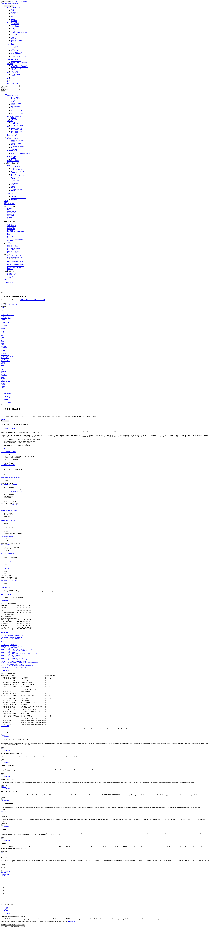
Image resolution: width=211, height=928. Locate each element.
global (5, 279)
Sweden (3, 378)
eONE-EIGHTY (15, 12)
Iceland (2, 334)
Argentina (3, 309)
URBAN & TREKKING (14, 116)
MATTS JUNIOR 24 (16, 129)
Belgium (3, 313)
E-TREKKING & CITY (13, 150)
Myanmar (3, 353)
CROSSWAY (14, 119)
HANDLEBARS (15, 167)
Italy (2, 340)
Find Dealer (4, 419)
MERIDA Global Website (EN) (9, 304)
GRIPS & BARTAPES (17, 170)
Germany (3, 331)
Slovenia (3, 374)
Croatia (2, 321)
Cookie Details (20, 924)
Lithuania (3, 346)
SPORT (13, 147)
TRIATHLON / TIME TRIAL (19, 115)
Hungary (3, 332)
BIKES (6, 94)
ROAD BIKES (11, 109)
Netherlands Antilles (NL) (7, 356)
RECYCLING (14, 71)
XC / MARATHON (16, 100)
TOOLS (13, 190)
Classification (7, 402)
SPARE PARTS (15, 177)
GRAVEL (10, 121)
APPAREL (10, 193)
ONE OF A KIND (15, 74)
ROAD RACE (14, 112)
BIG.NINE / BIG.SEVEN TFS (19, 33)
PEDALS (13, 174)
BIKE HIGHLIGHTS (13, 22)
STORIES (13, 77)
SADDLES (14, 172)
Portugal (3, 367)
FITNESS (13, 159)
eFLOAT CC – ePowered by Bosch (20, 152)
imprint (6, 909)
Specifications (7, 393)
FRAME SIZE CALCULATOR (19, 67)
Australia (3, 310)
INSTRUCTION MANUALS (19, 68)
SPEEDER (13, 118)
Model (5, 392)
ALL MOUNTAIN (16, 103)
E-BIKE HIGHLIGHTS (13, 7)
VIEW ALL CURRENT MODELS (10, 428)
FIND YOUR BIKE (12, 135)
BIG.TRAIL (14, 34)
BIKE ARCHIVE (12, 134)
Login (8, 81)
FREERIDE (14, 144)
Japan (2, 341)
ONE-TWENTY (15, 24)
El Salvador (4, 325)
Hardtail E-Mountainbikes (17, 146)
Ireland (2, 337)
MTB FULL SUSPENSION (18, 97)
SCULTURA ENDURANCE (18, 40)
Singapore (3, 371)
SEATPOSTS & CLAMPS (18, 171)
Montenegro (4, 352)
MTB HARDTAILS (16, 98)
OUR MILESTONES (16, 52)
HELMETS (14, 195)
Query (2, 86)
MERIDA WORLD (12, 73)
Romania (3, 368)
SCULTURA (14, 38)
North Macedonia (5, 361)
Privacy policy (71, 921)
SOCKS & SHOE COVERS (18, 198)
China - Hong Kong (6, 318)
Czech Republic (5, 322)
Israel (2, 338)
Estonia (3, 327)
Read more (3, 417)
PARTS (9, 165)
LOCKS (13, 192)
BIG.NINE (13, 31)
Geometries (7, 395)
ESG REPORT (15, 50)
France (2, 329)
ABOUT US (10, 44)
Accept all (3, 924)
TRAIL (13, 101)
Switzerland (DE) (5, 380)
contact (6, 907)
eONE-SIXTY (14, 13)
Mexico (3, 350)
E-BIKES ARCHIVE (13, 161)
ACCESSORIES (11, 178)
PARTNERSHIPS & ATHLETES (19, 62)
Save (22, 926)
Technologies (7, 400)
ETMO (12, 10)
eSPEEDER (14, 21)
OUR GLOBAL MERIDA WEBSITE (32, 300)
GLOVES (13, 196)
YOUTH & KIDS (12, 127)
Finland (3, 328)
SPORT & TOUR (15, 106)
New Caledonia (5, 358)
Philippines (3, 364)
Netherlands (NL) (5, 355)
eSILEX (13, 19)
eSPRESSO (14, 18)
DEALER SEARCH (12, 83)
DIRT (12, 35)
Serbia (2, 369)
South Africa (4, 375)
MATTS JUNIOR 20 (16, 131)
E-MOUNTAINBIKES (13, 138)
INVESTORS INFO (16, 53)
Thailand (3, 384)
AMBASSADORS (16, 61)
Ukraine (3, 386)
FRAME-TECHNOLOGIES (18, 58)
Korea (2, 343)
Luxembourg (4, 347)
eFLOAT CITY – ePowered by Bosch (20, 153)
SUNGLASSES (15, 199)
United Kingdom (5, 387)
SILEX (12, 43)
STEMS (13, 168)
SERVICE (10, 64)
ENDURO (13, 104)
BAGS (12, 181)
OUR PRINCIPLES (16, 47)
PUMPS (13, 187)
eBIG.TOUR (14, 16)
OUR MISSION (15, 46)
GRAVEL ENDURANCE (18, 125)
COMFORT (14, 149)
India (2, 335)
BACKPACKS (15, 180)
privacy (6, 910)
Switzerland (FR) (5, 381)
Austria (2, 312)
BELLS (13, 186)
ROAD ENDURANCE (17, 113)
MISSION (13, 41)
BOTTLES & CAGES (17, 189)
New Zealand (4, 359)
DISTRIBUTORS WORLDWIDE (20, 65)
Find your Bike (11, 78)
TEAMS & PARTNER (13, 59)
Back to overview (5, 736)
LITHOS (13, 9)
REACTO (13, 37)
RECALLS (14, 70)
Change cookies (11, 924)
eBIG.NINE (14, 15)
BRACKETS (14, 183)
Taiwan (3, 383)
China (2, 316)
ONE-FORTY (14, 28)
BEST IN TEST (15, 75)
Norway (3, 362)
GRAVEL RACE (15, 124)
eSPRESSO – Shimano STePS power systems (23, 155)
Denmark (3, 324)
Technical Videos (8, 397)
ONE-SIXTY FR (15, 27)
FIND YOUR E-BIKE (13, 162)
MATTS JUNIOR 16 (16, 132)
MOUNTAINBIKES (12, 95)
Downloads (7, 396)
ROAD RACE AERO (16, 110)
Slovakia (3, 372)
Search (3, 88)
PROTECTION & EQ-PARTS (19, 175)
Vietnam (3, 389)
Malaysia (3, 349)
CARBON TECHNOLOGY (18, 56)
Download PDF (5, 726)
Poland (2, 365)
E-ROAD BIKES (12, 156)
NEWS (6, 201)
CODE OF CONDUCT (17, 49)
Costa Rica (3, 319)
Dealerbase (7, 912)
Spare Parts (7, 399)
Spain (2, 377)
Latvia (2, 344)
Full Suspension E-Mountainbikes (19, 140)
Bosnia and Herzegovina (7, 315)
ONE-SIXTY (14, 25)
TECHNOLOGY (12, 55)
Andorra (3, 307)
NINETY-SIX (14, 30)
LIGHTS (13, 184)
